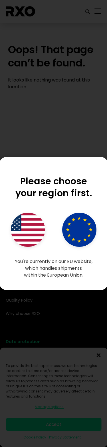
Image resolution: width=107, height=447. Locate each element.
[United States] (28, 230)
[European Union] (79, 230)
